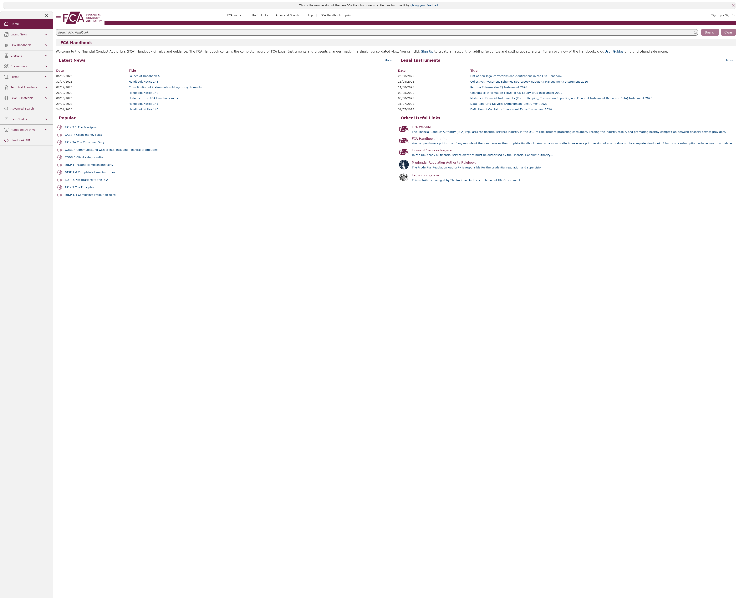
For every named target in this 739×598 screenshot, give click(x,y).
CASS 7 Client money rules (83, 134)
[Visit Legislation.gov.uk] (404, 177)
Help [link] (310, 15)
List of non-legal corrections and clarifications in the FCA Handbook (516, 76)
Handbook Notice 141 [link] (143, 103)
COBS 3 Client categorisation (84, 157)
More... (390, 60)
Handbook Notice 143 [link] (143, 81)
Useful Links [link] (260, 15)
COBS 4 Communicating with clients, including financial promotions (111, 149)
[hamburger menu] (58, 17)
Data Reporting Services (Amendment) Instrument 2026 (509, 103)
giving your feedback (424, 5)
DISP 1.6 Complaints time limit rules (90, 172)
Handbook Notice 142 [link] (143, 92)
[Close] (733, 5)
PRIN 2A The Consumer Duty (84, 142)
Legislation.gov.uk (426, 175)
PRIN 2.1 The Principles (80, 127)
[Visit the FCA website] (404, 129)
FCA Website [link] (235, 15)
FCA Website (421, 127)
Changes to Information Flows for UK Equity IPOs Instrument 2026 (516, 92)
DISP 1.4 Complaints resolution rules (90, 194)
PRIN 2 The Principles (79, 187)
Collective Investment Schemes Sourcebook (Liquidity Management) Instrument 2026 (529, 81)
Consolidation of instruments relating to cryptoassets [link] (165, 87)
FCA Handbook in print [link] (336, 15)
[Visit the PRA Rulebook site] (404, 164)
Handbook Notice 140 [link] (143, 109)
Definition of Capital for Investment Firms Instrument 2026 (511, 109)
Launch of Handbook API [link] (145, 76)
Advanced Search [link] (287, 15)
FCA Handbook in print (429, 138)
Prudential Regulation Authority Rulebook (444, 162)
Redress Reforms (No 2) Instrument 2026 (498, 87)
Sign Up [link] (427, 51)
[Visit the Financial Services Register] (404, 152)
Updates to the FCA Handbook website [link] (155, 98)
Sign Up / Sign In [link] (723, 15)
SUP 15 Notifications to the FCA (86, 179)
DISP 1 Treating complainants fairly (89, 164)
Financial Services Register (432, 150)
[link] (83, 17)
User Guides (614, 51)
